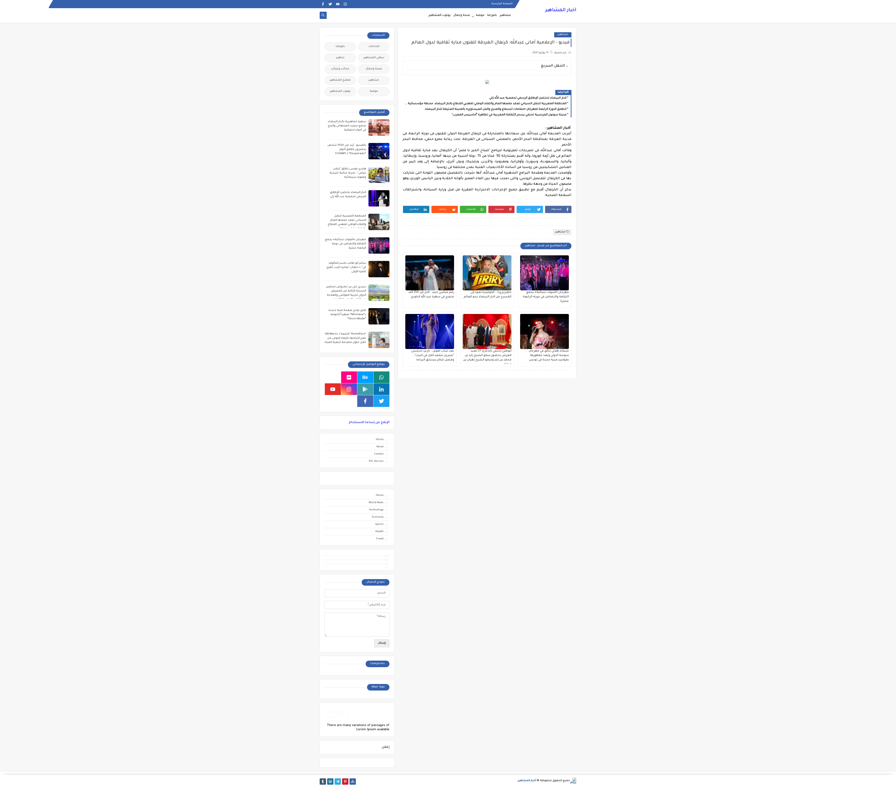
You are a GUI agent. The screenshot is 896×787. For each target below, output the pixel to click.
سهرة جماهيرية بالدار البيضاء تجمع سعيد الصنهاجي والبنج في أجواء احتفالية (347, 126)
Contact (379, 454)
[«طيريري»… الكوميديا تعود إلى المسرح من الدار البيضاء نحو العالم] (487, 272)
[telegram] (338, 781)
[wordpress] (330, 781)
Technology (376, 510)
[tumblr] (323, 781)
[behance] (365, 377)
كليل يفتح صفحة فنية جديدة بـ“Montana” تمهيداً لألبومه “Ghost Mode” (347, 314)
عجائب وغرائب (340, 69)
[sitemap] (353, 781)
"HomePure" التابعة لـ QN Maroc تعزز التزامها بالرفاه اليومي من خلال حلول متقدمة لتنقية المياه (345, 338)
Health (379, 531)
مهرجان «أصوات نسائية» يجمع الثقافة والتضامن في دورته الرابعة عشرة (546, 297)
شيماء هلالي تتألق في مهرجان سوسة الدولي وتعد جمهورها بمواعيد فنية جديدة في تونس (549, 355)
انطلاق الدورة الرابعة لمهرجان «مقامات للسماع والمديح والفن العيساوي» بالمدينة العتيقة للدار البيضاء (496, 109)
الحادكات (373, 46)
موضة (480, 15)
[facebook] (323, 4)
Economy (378, 517)
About (380, 446)
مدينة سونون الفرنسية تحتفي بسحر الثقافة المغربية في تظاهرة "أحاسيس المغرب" (509, 115)
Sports (379, 524)
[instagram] (345, 4)
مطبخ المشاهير (340, 80)
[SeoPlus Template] (573, 781)
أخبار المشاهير (560, 10)
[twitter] (330, 4)
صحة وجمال (461, 15)
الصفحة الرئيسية (502, 3)
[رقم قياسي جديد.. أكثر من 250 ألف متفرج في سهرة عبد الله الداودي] (429, 272)
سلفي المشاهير (374, 57)
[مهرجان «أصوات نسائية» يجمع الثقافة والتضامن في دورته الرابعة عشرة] (544, 272)
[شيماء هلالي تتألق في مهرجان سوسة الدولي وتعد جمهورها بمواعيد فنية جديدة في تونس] (544, 331)
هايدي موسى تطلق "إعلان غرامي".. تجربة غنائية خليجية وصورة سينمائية (347, 173)
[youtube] (338, 4)
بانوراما (492, 15)
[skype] (333, 377)
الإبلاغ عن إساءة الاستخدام (369, 422)
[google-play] (365, 389)
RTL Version (376, 461)
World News (376, 502)
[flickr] (349, 377)
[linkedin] (382, 389)
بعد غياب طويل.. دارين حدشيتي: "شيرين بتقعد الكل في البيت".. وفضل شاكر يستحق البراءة (432, 355)
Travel (380, 539)
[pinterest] (345, 781)
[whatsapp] (382, 377)
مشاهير (505, 15)
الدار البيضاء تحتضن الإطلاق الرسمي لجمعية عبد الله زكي (528, 98)
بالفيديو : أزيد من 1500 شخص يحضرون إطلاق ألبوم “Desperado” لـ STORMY (346, 149)
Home (380, 439)
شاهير (340, 57)
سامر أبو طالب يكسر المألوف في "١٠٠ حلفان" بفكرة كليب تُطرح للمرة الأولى (346, 267)
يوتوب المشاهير (439, 15)
